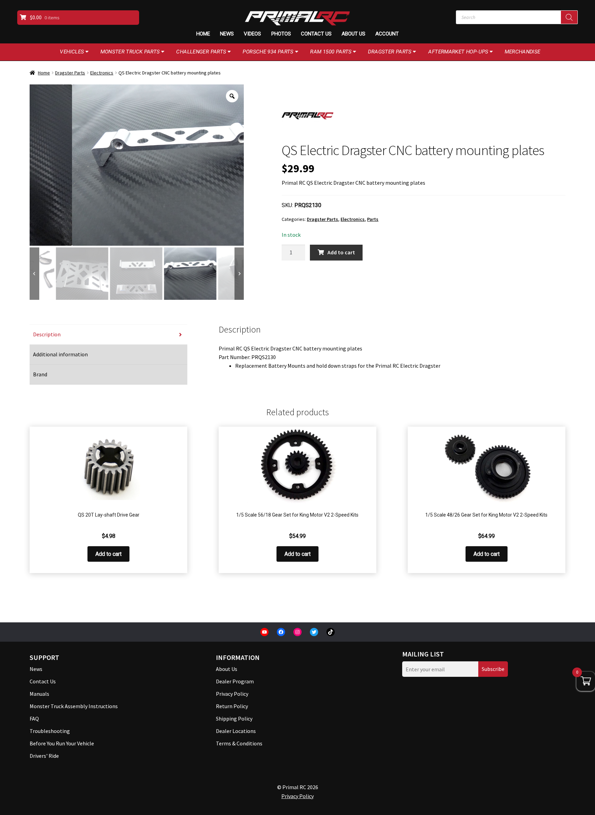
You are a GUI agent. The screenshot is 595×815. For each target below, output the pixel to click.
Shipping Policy (234, 718)
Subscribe (493, 668)
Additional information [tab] (60, 354)
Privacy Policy (232, 693)
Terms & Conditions (239, 743)
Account (387, 34)
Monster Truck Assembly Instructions (74, 706)
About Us (353, 34)
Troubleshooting (50, 730)
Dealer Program (235, 681)
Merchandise (522, 52)
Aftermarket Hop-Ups (458, 52)
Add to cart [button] (108, 554)
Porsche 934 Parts (268, 52)
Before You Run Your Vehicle (62, 743)
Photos (281, 34)
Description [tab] (47, 334)
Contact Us (316, 34)
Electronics (101, 73)
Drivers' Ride (44, 755)
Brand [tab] (40, 374)
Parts (372, 219)
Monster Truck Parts (130, 52)
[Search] (569, 17)
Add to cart (341, 252)
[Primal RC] (307, 116)
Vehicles (72, 52)
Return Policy (232, 706)
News (227, 34)
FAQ (34, 718)
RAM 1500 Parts (331, 52)
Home (203, 34)
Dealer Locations (236, 730)
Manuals (39, 693)
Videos (252, 34)
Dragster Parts (390, 52)
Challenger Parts (201, 52)
